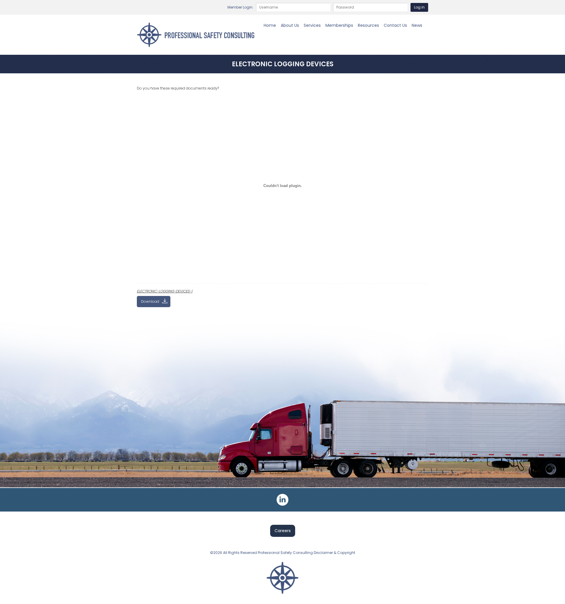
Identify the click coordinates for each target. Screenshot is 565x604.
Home (270, 25)
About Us (290, 25)
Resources (368, 25)
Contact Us (395, 25)
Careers (283, 531)
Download (150, 301)
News (417, 25)
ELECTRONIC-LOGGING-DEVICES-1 (164, 291)
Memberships (339, 25)
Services (312, 25)
